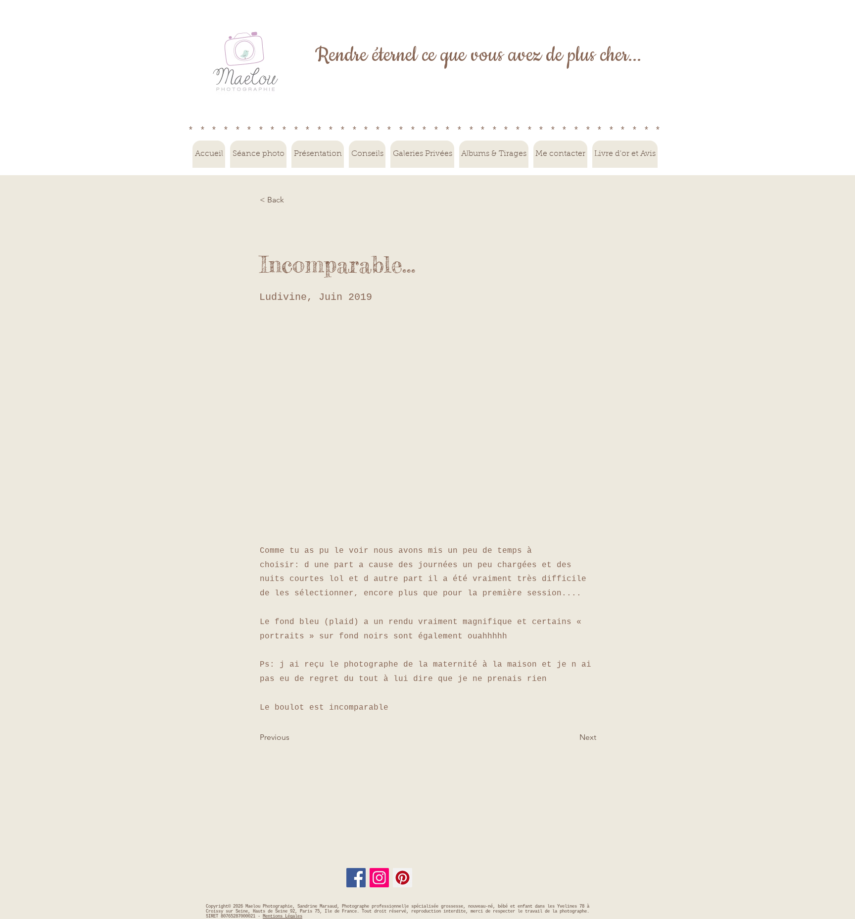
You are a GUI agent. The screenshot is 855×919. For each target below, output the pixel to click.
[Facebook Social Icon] (356, 877)
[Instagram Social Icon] (379, 877)
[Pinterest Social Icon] (402, 877)
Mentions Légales (282, 916)
